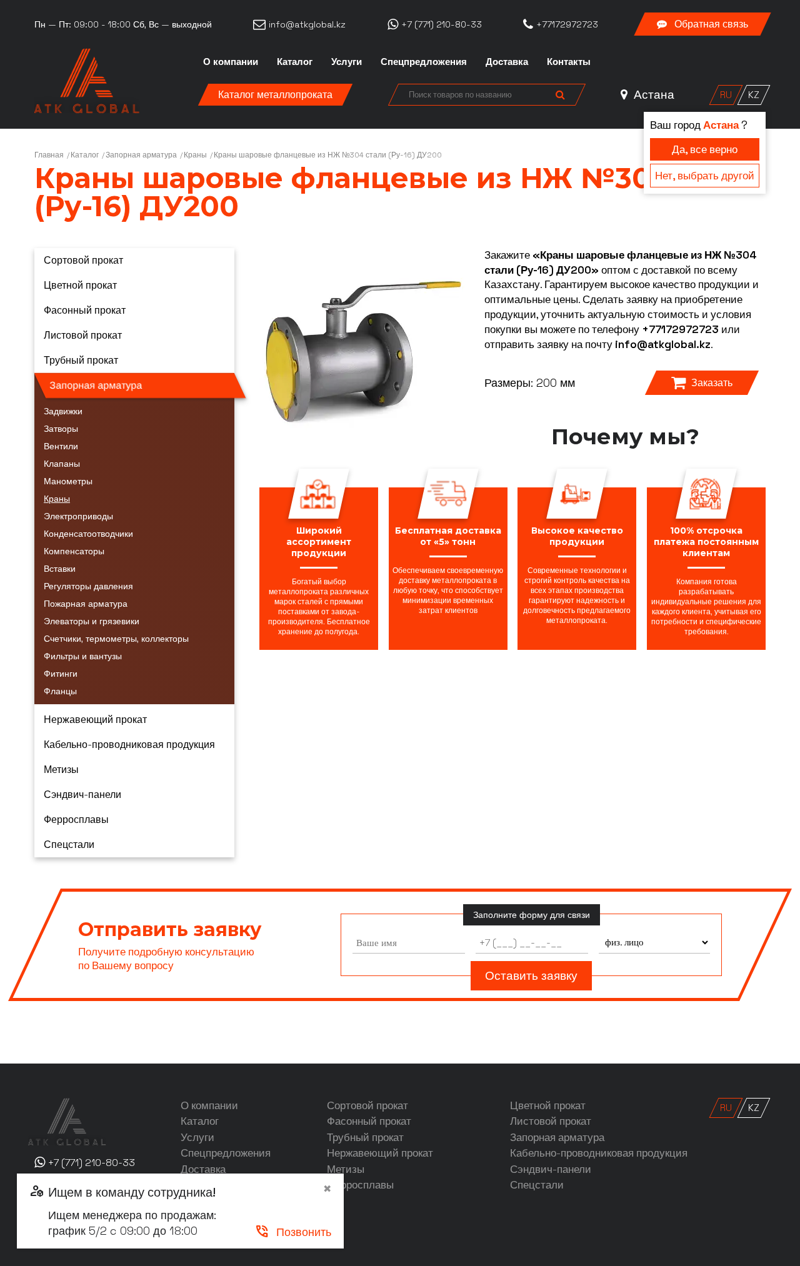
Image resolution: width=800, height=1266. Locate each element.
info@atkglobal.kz (663, 344)
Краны (195, 155)
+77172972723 (680, 329)
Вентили (61, 446)
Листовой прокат (83, 335)
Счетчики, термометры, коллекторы (116, 638)
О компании (230, 61)
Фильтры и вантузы (83, 656)
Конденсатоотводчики (88, 533)
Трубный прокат (81, 360)
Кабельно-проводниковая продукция (129, 744)
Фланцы (60, 691)
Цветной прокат (80, 285)
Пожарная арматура (86, 603)
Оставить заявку (531, 976)
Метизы (61, 769)
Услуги (346, 61)
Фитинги (61, 673)
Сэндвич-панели (82, 794)
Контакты (569, 61)
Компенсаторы (74, 551)
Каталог (294, 61)
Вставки (60, 568)
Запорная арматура (141, 155)
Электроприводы (78, 516)
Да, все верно (705, 149)
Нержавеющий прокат (95, 719)
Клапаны (62, 463)
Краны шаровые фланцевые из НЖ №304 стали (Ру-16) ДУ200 (328, 155)
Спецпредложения (424, 61)
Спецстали (69, 844)
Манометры (68, 481)
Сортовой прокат (83, 260)
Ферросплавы (76, 819)
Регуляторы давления (88, 586)
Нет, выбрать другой (704, 175)
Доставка (507, 61)
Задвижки (63, 411)
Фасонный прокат (85, 310)
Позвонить (292, 1232)
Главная (49, 155)
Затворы (61, 428)
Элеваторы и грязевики (91, 621)
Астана (652, 94)
